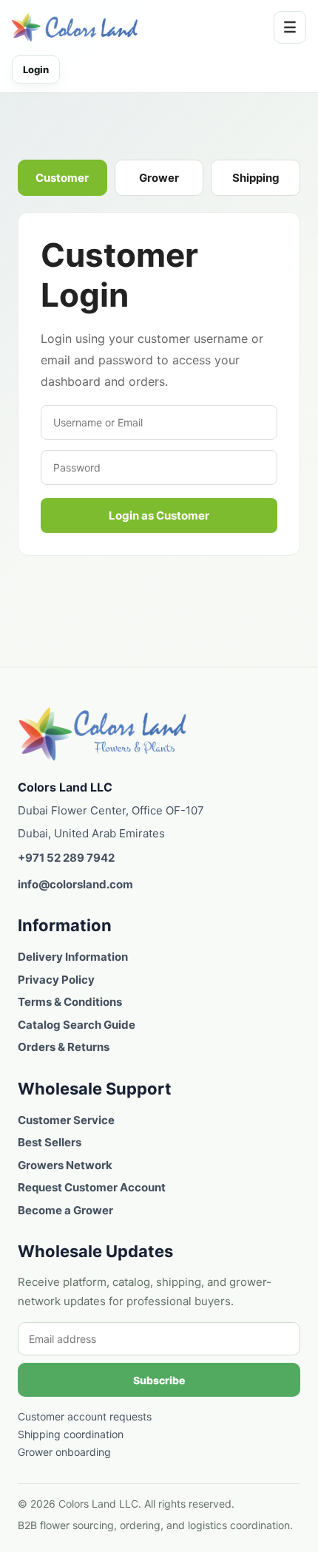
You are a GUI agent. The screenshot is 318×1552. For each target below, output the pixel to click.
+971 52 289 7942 (66, 858)
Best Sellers (49, 1142)
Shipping (256, 178)
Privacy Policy (56, 980)
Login (36, 69)
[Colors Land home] (103, 733)
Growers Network (65, 1165)
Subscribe (159, 1380)
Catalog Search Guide (76, 1025)
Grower (159, 178)
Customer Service (66, 1120)
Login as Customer (159, 515)
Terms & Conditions (70, 1002)
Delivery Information (73, 957)
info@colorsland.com (75, 884)
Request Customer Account (92, 1187)
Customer (62, 178)
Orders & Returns (63, 1047)
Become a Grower (65, 1210)
